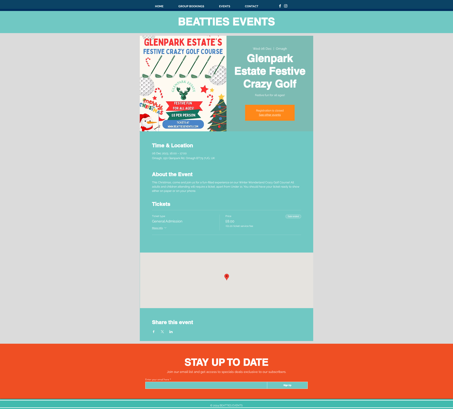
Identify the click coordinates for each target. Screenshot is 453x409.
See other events (270, 114)
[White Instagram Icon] (285, 6)
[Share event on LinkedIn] (171, 331)
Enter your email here (157, 379)
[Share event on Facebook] (153, 331)
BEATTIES (205, 21)
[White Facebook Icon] (280, 6)
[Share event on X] (162, 331)
